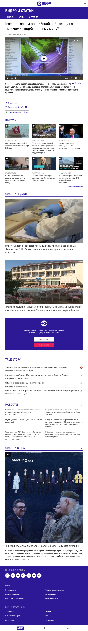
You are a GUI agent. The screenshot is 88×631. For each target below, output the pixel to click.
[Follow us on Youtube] (18, 575)
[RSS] (34, 575)
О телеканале (10, 590)
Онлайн (48, 611)
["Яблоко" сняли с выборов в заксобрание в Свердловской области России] (44, 163)
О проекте (33, 17)
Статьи (22, 17)
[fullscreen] (80, 78)
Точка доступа (10, 611)
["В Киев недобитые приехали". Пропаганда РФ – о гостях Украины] (44, 497)
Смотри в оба (15, 448)
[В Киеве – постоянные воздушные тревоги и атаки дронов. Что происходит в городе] (17, 163)
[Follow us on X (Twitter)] (13, 575)
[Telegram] (44, 628)
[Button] (11, 103)
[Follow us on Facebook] (7, 575)
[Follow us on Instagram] (23, 575)
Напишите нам (50, 594)
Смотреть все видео (75, 186)
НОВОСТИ (11, 405)
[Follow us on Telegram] (28, 575)
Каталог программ (12, 594)
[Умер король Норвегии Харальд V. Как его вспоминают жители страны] (71, 131)
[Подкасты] (39, 575)
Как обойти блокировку (14, 599)
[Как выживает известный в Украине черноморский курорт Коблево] (17, 131)
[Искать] (67, 628)
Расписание (49, 620)
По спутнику (10, 620)
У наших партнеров (12, 616)
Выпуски (11, 17)
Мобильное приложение (54, 590)
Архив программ (51, 599)
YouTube (48, 616)
